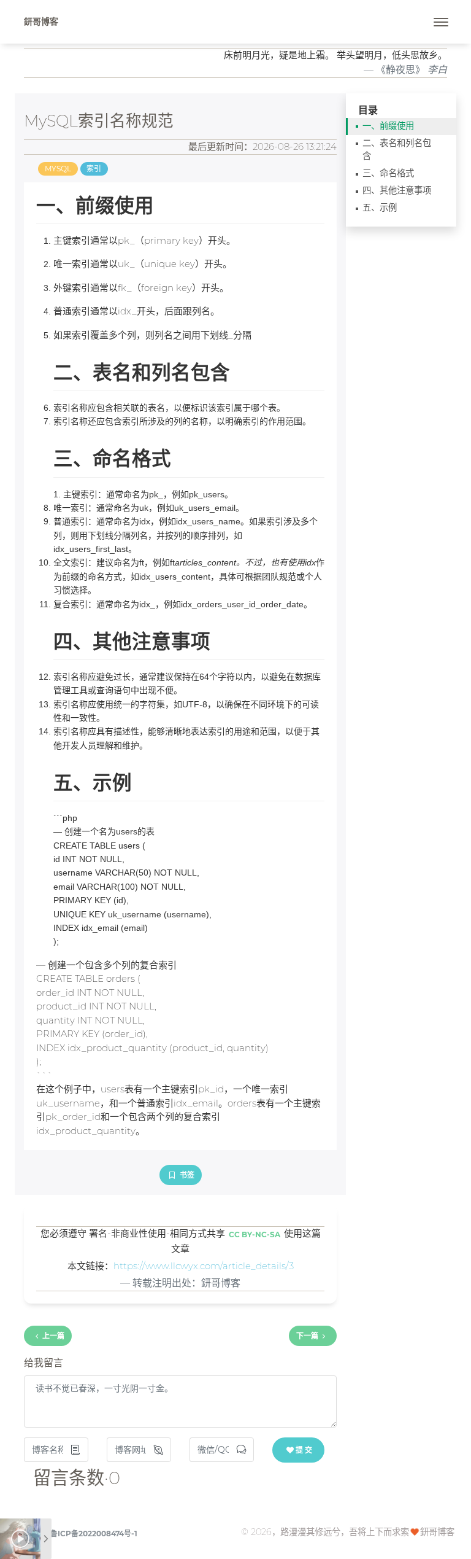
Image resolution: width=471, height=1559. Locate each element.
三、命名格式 (388, 173)
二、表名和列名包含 (396, 150)
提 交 (304, 1450)
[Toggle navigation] (441, 22)
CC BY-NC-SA (254, 1234)
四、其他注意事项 (396, 190)
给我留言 (43, 1363)
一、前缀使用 (388, 125)
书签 (186, 1175)
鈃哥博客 (41, 21)
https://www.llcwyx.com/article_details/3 (203, 1266)
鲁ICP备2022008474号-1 (93, 1533)
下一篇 (307, 1335)
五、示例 (379, 207)
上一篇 (53, 1335)
